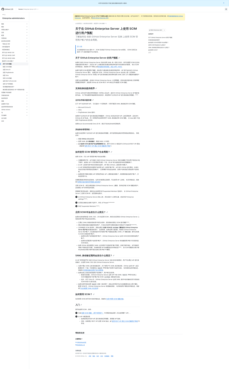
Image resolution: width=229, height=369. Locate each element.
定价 (101, 356)
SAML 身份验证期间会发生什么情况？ (93, 255)
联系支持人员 (81, 345)
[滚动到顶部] (225, 365)
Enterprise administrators (14, 18)
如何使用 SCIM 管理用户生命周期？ (92, 152)
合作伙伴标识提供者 (83, 100)
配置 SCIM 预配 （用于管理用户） (93, 313)
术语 (90, 356)
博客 (112, 356)
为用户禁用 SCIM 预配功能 (114, 299)
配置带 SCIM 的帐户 (100, 23)
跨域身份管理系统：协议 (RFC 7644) (110, 67)
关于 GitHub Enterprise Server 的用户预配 (96, 58)
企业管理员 (78, 23)
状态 (98, 356)
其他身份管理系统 (82, 129)
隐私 (94, 356)
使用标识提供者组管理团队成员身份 (88, 182)
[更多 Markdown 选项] (164, 30)
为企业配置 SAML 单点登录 (89, 288)
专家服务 (106, 356)
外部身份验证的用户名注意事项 (93, 270)
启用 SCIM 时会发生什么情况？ (90, 212)
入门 (77, 304)
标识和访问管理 (88, 23)
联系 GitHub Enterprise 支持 (100, 18)
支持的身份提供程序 (85, 88)
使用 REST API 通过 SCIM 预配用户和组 (97, 146)
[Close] (223, 3)
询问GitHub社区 (81, 342)
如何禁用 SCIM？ (83, 294)
